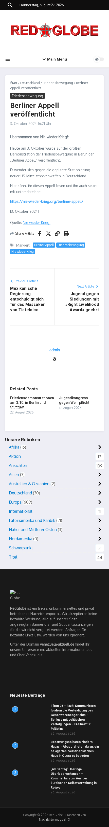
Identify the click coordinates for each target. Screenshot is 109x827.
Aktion (15, 456)
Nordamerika (20, 538)
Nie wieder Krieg (22, 251)
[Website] (54, 359)
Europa (15, 502)
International (20, 511)
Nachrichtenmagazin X (54, 819)
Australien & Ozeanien (29, 483)
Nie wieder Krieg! (36, 222)
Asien (14, 474)
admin (54, 349)
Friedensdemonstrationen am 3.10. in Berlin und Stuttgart (32, 402)
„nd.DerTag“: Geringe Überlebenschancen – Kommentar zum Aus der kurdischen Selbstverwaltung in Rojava (74, 778)
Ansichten (18, 465)
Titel (13, 557)
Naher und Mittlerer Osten (33, 529)
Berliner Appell (44, 245)
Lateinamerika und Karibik (32, 520)
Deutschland (30, 83)
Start (13, 83)
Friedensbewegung (58, 83)
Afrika (14, 447)
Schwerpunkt (21, 547)
